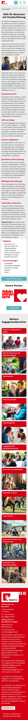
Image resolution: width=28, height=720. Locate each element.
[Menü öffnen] (16, 2)
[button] (2, 717)
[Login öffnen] (20, 2)
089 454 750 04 (9, 630)
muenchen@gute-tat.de (9, 632)
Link (14, 339)
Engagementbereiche (19, 8)
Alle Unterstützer (14, 308)
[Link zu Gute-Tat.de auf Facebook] (21, 595)
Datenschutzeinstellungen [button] (12, 716)
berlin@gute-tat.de (8, 617)
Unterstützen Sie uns (8, 708)
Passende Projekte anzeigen (14, 278)
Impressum (6, 714)
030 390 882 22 (9, 614)
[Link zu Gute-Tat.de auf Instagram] (25, 595)
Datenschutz (16, 714)
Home (3, 8)
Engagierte (9, 8)
